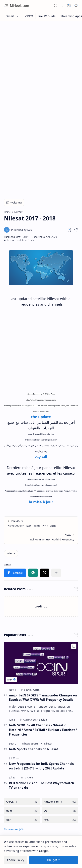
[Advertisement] (41, 66)
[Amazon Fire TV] (60, 801)
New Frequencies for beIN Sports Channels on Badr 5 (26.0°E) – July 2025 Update (41, 766)
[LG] (60, 810)
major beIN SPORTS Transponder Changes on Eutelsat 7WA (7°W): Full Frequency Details (43, 697)
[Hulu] (22, 810)
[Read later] (69, 230)
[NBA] (22, 819)
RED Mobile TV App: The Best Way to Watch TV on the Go (41, 785)
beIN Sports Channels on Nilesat (33, 749)
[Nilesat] (11, 553)
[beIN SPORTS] (32, 689)
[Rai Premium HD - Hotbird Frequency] (41, 537)
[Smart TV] (12, 16)
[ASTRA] (27, 719)
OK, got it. (53, 860)
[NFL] (60, 819)
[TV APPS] (28, 777)
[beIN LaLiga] (40, 719)
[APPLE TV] (22, 801)
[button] (6, 6)
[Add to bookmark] (73, 646)
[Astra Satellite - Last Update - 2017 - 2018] (41, 523)
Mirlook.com (19, 5)
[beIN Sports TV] (34, 743)
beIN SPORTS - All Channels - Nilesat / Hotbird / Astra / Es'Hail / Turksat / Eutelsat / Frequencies (43, 729)
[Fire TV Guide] (46, 16)
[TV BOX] (28, 16)
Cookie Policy (15, 860)
